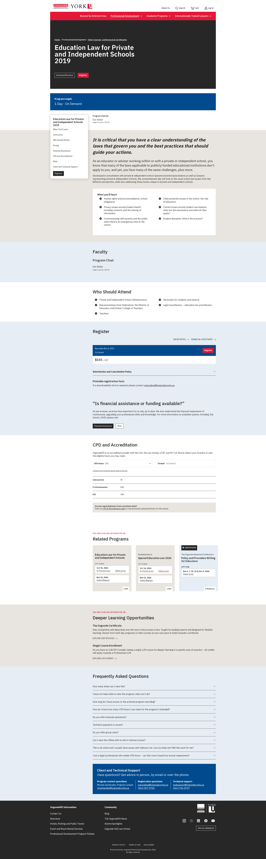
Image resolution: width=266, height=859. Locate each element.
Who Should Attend (61, 140)
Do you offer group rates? (105, 733)
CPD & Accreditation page (114, 508)
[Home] (72, 8)
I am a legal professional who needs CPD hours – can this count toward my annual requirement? (141, 756)
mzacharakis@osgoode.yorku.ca (113, 788)
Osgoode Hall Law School (117, 828)
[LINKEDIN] (198, 821)
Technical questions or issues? (108, 726)
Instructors (58, 135)
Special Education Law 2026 (154, 558)
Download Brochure (64, 75)
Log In (211, 8)
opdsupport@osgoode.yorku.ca (188, 785)
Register (83, 75)
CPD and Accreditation (62, 156)
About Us (166, 8)
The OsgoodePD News (116, 818)
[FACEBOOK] (206, 821)
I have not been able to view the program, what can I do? (121, 695)
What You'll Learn (60, 129)
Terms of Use (134, 845)
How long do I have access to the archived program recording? (124, 703)
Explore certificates (103, 638)
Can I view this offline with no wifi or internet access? (119, 741)
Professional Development (125, 16)
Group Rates (179, 339)
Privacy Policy (118, 845)
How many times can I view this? (109, 687)
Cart (197, 8)
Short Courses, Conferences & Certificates (107, 40)
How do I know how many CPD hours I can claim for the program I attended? (131, 710)
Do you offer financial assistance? (109, 718)
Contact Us (55, 813)
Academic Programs (157, 16)
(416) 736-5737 (181, 788)
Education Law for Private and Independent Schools (110, 556)
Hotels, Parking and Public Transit (67, 823)
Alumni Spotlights (113, 823)
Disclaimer (149, 845)
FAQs (55, 161)
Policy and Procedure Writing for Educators (198, 560)
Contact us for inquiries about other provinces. (110, 471)
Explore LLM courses (103, 658)
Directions (55, 818)
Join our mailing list (206, 828)
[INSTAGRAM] (184, 821)
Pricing (56, 145)
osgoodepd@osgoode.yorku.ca (159, 385)
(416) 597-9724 (146, 788)
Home (57, 40)
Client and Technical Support (65, 167)
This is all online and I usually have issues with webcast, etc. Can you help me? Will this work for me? (143, 749)
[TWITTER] (191, 821)
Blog (107, 813)
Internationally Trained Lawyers (192, 16)
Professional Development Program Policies (72, 833)
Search (182, 8)
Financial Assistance (62, 151)
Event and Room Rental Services (66, 828)
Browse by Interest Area (93, 16)
